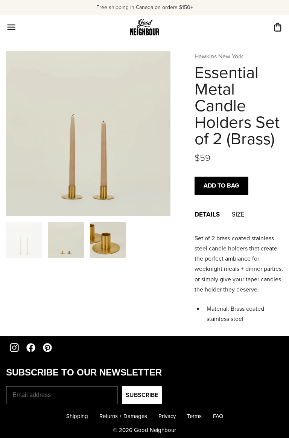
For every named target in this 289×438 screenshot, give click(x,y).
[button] (277, 27)
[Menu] (11, 27)
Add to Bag (221, 185)
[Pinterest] (47, 347)
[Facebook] (31, 347)
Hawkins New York (219, 56)
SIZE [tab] (239, 214)
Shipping (77, 416)
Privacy (167, 416)
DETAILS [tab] (207, 214)
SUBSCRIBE (142, 395)
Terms (194, 416)
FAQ (218, 416)
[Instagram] (14, 347)
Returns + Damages (123, 416)
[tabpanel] (239, 278)
